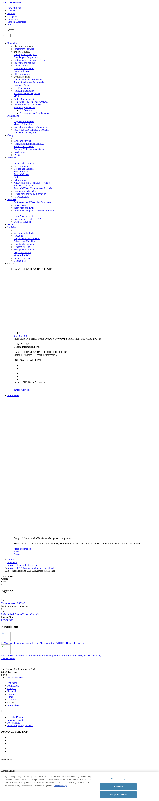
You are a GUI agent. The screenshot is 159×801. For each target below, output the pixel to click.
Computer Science (23, 85)
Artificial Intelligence (24, 90)
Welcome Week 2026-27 (13, 603)
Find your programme (24, 46)
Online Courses (21, 65)
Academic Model (22, 247)
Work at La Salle (22, 255)
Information (13, 395)
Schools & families (16, 21)
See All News (8, 658)
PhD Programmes (22, 74)
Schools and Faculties (24, 241)
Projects (17, 177)
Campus (11, 135)
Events (17, 155)
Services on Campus (24, 146)
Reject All (118, 787)
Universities (13, 19)
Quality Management (24, 244)
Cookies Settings (118, 779)
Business (11, 199)
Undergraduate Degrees (25, 54)
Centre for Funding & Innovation (30, 194)
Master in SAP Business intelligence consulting (30, 568)
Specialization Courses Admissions (31, 127)
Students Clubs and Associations (29, 149)
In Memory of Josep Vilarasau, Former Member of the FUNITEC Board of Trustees (42, 643)
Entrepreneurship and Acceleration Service (34, 210)
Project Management (24, 99)
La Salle (11, 227)
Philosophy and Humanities (27, 104)
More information (22, 548)
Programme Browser (24, 49)
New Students (14, 8)
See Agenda (7, 620)
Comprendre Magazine (25, 191)
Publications (20, 180)
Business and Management (27, 93)
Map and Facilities (16, 720)
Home (10, 559)
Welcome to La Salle (24, 233)
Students (11, 10)
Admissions (13, 115)
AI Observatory (21, 196)
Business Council (22, 221)
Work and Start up (23, 141)
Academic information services (29, 143)
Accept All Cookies (118, 794)
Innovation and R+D (24, 207)
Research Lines (21, 174)
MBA (16, 96)
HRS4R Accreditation (24, 185)
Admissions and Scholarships (34, 113)
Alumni (11, 13)
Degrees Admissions (24, 121)
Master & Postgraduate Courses (22, 565)
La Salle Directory (23, 258)
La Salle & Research (24, 163)
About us (18, 235)
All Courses (26, 110)
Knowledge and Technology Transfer (32, 182)
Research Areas (21, 171)
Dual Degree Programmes (26, 57)
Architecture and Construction (28, 79)
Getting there (20, 260)
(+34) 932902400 (14, 677)
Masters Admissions (23, 124)
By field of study (22, 76)
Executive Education (24, 68)
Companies (12, 16)
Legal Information (22, 252)
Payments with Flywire (25, 132)
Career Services (21, 205)
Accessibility (13, 722)
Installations (19, 152)
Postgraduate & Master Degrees (29, 60)
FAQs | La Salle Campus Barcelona (31, 129)
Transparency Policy (24, 249)
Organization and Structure (27, 238)
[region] (79, 786)
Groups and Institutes (24, 168)
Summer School (21, 71)
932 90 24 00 (20, 336)
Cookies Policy (60, 785)
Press (10, 24)
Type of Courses (22, 51)
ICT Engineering (22, 88)
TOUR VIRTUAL (23, 390)
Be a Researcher (22, 166)
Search (10, 30)
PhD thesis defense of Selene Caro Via (20, 614)
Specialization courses (24, 62)
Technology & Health (24, 107)
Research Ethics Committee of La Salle (33, 188)
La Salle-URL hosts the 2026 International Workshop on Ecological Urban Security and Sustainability (51, 655)
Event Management (23, 216)
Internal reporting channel (20, 725)
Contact (11, 263)
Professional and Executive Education (32, 202)
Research (11, 157)
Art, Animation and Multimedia (29, 82)
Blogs (10, 224)
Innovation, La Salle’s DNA (27, 219)
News (16, 551)
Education (12, 43)
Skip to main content (11, 2)
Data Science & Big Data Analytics (31, 102)
